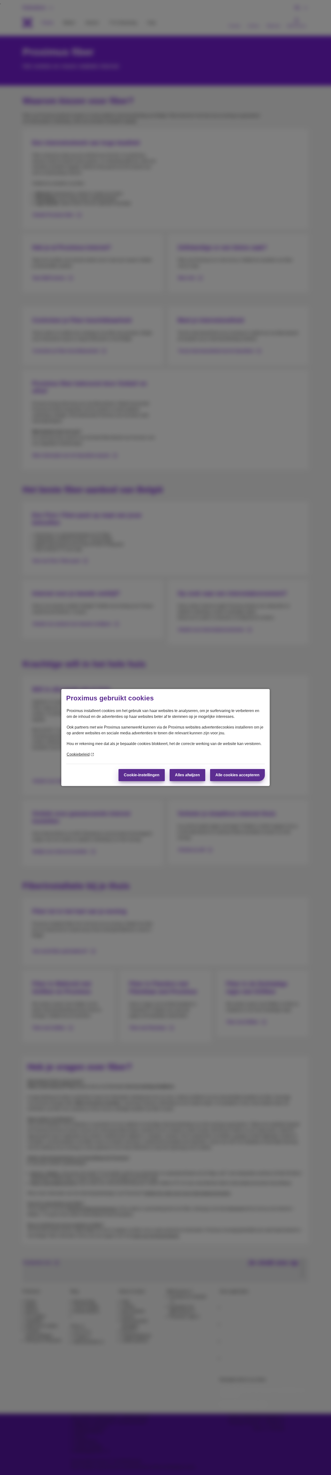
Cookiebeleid (78, 754)
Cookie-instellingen (141, 775)
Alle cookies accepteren (237, 775)
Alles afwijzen (187, 775)
